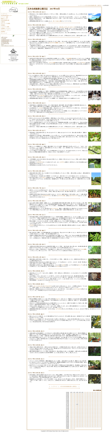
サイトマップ (4, 33)
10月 (77, 393)
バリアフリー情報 (5, 26)
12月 (71, 393)
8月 (82, 393)
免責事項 (3, 31)
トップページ (81, 5)
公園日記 (3, 21)
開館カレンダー (4, 18)
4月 (92, 392)
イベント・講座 (4, 17)
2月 (97, 392)
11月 (74, 393)
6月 (87, 392)
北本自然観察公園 (5, 20)
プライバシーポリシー (6, 30)
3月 (95, 392)
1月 (100, 392)
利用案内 (3, 25)
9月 (80, 393)
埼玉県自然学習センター (6, 15)
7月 (85, 392)
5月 (90, 392)
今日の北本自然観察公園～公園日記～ (93, 5)
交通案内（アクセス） (6, 28)
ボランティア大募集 (5, 23)
